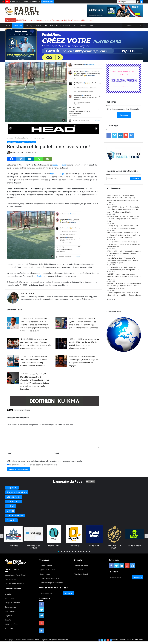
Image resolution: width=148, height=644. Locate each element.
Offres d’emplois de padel (49, 578)
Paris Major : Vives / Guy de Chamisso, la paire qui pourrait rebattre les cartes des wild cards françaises (123, 244)
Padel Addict (79, 570)
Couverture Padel (11, 624)
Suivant (96, 128)
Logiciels (8, 616)
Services (92, 25)
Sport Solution (134, 546)
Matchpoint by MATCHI (13, 547)
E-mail (57, 453)
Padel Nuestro (114, 546)
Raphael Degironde (91, 339)
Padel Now (74, 546)
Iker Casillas (38, 276)
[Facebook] (11, 159)
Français (123, 1)
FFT (75, 25)
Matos (12, 2)
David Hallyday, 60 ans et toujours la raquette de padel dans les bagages (83, 362)
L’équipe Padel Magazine (14, 583)
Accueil (8, 25)
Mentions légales (40, 640)
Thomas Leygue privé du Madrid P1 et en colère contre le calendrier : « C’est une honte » (123, 295)
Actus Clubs (53, 25)
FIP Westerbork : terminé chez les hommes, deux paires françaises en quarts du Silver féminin (122, 218)
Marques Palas (10, 611)
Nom (9, 453)
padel (28, 410)
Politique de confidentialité (58, 640)
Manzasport (33, 546)
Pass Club (122, 640)
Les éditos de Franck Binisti (15, 575)
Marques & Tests (41, 25)
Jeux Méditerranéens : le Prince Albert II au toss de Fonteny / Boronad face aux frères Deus (33, 362)
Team (141, 640)
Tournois (25, 2)
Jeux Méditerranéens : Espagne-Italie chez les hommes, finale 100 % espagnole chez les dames (35, 345)
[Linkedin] (29, 159)
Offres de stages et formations (51, 583)
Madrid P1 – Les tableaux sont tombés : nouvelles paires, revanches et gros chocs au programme (123, 276)
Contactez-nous (11, 579)
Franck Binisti (40, 319)
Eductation (9, 628)
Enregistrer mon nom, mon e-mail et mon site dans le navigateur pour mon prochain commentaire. (46, 461)
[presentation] (1, 536)
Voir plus (8, 594)
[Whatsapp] (38, 159)
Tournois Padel (65, 25)
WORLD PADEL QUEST (94, 547)
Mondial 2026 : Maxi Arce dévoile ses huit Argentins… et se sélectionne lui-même (83, 345)
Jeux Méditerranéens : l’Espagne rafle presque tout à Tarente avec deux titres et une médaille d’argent (122, 260)
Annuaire (83, 25)
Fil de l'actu (18, 138)
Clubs (18, 2)
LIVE (7, 2)
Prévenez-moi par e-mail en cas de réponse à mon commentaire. (33, 465)
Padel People (31, 142)
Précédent (10, 128)
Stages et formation (12, 603)
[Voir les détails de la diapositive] (53, 129)
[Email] (47, 159)
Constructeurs (34, 2)
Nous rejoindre (132, 640)
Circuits (8, 620)
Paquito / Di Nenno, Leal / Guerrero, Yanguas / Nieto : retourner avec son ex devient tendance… (52, 20)
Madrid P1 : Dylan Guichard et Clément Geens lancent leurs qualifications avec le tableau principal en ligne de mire (123, 285)
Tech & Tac (28, 25)
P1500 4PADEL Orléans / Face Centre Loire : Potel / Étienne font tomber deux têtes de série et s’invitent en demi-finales (123, 209)
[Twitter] (20, 159)
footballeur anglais (57, 174)
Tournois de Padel (81, 565)
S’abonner (123, 115)
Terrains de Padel (81, 574)
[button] (58, 552)
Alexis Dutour (12, 142)
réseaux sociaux (59, 165)
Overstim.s (54, 546)
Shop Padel (9, 598)
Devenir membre (47, 2)
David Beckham (19, 410)
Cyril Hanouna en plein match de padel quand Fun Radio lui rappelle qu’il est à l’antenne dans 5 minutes (83, 325)
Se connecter (45, 574)
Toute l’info (18, 25)
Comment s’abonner (47, 570)
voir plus (90, 481)
